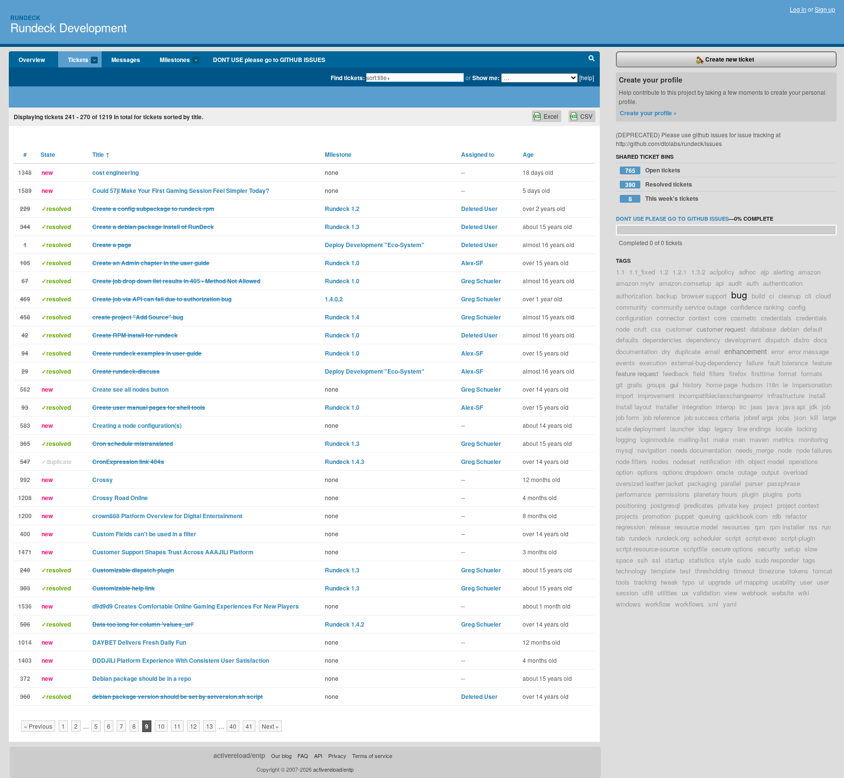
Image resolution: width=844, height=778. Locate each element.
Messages (125, 59)
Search (592, 59)
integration (697, 406)
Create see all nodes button (130, 389)
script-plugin (798, 538)
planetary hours (716, 494)
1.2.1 (680, 271)
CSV (586, 116)
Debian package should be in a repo (141, 678)
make (721, 439)
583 (25, 425)
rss (813, 526)
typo (688, 582)
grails (634, 384)
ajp (764, 271)
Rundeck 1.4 (342, 317)
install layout (634, 406)
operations (803, 461)
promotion (657, 516)
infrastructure (785, 395)
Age (528, 154)
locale (784, 428)
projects (627, 516)
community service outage (689, 307)
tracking (645, 582)
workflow (658, 604)
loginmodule (657, 439)
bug (739, 294)
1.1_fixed (642, 271)
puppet (684, 516)
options (647, 472)
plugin (750, 494)
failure (754, 362)
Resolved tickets (659, 184)
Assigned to (477, 154)
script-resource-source (647, 548)
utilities (667, 592)
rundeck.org (672, 538)
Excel (551, 116)
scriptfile (695, 548)
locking (807, 428)
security (769, 548)
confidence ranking (757, 307)
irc (742, 406)
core (720, 317)
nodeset (684, 461)
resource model (696, 526)
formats (812, 373)
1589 (25, 190)
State (48, 154)
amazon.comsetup (685, 283)
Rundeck (25, 17)
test (685, 570)
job (826, 406)
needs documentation (701, 450)
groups (656, 384)
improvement (656, 395)
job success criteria (711, 417)
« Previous (38, 726)
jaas (756, 406)
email (712, 351)
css (656, 329)
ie (785, 384)
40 (233, 726)
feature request (637, 373)
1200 (25, 515)
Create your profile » (648, 112)
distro (801, 339)
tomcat (822, 570)
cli (808, 295)
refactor (796, 516)
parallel (731, 483)
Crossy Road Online (120, 497)
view (731, 592)
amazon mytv (635, 283)
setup (792, 548)
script (733, 538)
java (773, 406)
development (743, 339)
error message (808, 351)
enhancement (745, 351)
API (318, 755)
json (800, 417)
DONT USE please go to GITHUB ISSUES (269, 59)
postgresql (665, 505)
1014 (25, 642)
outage (747, 472)
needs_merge (755, 450)
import (624, 395)
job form (627, 417)
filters (717, 373)
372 (25, 678)
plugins (773, 494)
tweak (669, 582)
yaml (730, 604)
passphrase (783, 483)
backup (666, 295)
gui (674, 384)
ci (771, 295)
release (660, 526)
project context (798, 505)
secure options (732, 548)
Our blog (281, 755)
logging (626, 439)
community (631, 307)
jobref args (759, 417)
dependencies (662, 339)
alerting (783, 271)
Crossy (102, 479)
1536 (25, 606)
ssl (656, 560)
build (758, 295)
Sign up (825, 9)
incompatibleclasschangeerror (721, 395)
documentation (636, 351)
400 (25, 533)
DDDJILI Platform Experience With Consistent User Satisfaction (180, 660)
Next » (270, 726)
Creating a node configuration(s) (137, 425)
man (739, 439)
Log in (798, 9)
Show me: (486, 77)
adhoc (747, 271)
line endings (754, 428)
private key (733, 505)
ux (685, 592)
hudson (752, 384)
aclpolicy (722, 271)
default (813, 329)
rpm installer (787, 526)
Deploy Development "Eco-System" (374, 244)
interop (725, 406)
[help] (586, 77)
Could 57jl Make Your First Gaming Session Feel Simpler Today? (180, 190)
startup (674, 560)
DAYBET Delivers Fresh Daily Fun (139, 642)
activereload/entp (239, 755)
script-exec (761, 538)
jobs (784, 417)
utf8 (647, 592)
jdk (813, 406)
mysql (624, 450)
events (625, 362)
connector (670, 317)
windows (628, 604)
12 (193, 726)
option (624, 472)
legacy (724, 428)
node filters (631, 461)
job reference (661, 417)
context (699, 317)
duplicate (687, 351)
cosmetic (744, 317)
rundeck (640, 538)
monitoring (813, 439)
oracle (725, 472)
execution (653, 362)
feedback (676, 373)
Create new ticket (729, 59)
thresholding (712, 570)
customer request (721, 329)
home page (722, 384)
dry (666, 351)
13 (209, 726)
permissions (672, 494)
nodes (660, 461)
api (720, 283)
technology (631, 570)
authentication (782, 283)
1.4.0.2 (334, 298)
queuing (709, 516)
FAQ (302, 755)
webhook (754, 592)
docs (820, 339)
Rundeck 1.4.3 (344, 461)
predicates (699, 505)
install (817, 395)
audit (735, 283)
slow (811, 548)
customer (679, 329)
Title (101, 154)
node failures (814, 450)
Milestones (170, 60)
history (692, 384)
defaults (627, 339)
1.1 (620, 271)
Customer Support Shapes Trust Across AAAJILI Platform (172, 551)
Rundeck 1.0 (342, 262)
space (624, 560)
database (763, 329)
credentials (776, 317)
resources (736, 526)
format (788, 373)
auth (752, 283)
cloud (823, 295)
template (663, 570)
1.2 (663, 271)
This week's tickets (664, 198)
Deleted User (479, 208)
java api (794, 406)
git (619, 384)
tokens (798, 570)
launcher (682, 428)
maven (759, 439)
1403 (25, 660)
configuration (634, 317)
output (770, 472)
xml (713, 604)
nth (739, 461)
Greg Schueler (481, 280)
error (777, 351)
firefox (738, 373)
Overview (32, 59)
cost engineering (115, 172)
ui (701, 582)
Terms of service (372, 755)
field (699, 373)
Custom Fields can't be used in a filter (144, 533)
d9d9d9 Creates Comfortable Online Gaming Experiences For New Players (195, 606)
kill (814, 417)
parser (754, 483)
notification (715, 461)
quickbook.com (746, 516)
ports (794, 494)
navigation (651, 450)
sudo (744, 560)
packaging (702, 483)
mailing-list (693, 439)
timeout (744, 570)
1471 (25, 551)
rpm (760, 526)
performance (633, 494)
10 (161, 726)
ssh (642, 560)
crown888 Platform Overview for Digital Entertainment (167, 515)
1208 (25, 497)
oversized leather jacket (649, 483)
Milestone (338, 154)
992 (25, 479)
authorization (634, 295)
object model (766, 461)
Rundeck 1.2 (342, 208)
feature (822, 362)
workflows (689, 604)
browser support (704, 295)
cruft (640, 329)
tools (623, 582)
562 (25, 389)
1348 (25, 172)
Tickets (73, 60)
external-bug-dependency (706, 362)
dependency (703, 339)
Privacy (337, 755)
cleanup (790, 295)
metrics (783, 439)
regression (630, 526)
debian (790, 329)
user (806, 582)
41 (249, 726)
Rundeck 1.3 (342, 226)
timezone (772, 570)
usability (784, 582)
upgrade (719, 582)
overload (795, 472)
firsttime (762, 373)
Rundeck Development (68, 27)
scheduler (707, 538)
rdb (776, 516)
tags (809, 560)
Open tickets (653, 170)
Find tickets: (348, 77)
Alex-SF (472, 262)
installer (667, 406)
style (726, 560)
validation (706, 592)
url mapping (751, 582)
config (796, 307)
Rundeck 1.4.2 (344, 624)
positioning (631, 505)
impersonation (812, 384)
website (783, 592)
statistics (702, 560)
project (763, 505)
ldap (704, 428)
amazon (809, 271)
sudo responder (777, 560)
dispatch (777, 339)
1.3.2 (698, 271)
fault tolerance (788, 362)
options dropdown (687, 472)
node (785, 450)
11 (177, 726)
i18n (773, 384)
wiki (803, 592)
